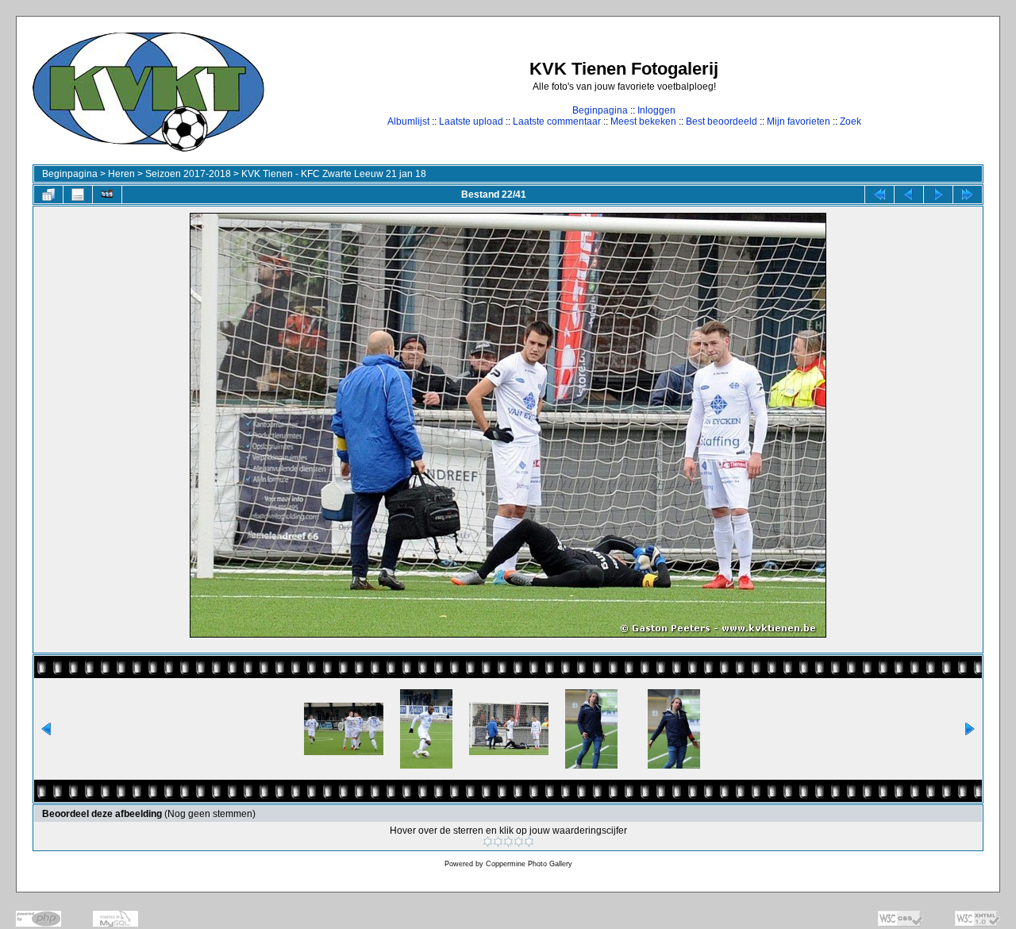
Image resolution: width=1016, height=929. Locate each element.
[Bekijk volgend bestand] (938, 194)
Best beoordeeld (721, 121)
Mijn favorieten (798, 121)
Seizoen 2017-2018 (188, 173)
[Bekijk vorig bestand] (909, 194)
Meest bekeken (643, 121)
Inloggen (656, 110)
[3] (508, 841)
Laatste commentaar (557, 121)
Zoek (850, 121)
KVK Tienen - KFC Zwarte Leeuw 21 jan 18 (333, 173)
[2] (498, 841)
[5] (529, 841)
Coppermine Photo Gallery (529, 864)
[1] (488, 841)
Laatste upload (471, 121)
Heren (121, 173)
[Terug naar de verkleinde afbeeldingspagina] (48, 194)
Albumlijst (408, 121)
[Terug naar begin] (879, 194)
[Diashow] (107, 194)
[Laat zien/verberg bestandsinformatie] (78, 194)
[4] (519, 841)
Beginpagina (600, 110)
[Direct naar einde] (967, 194)
